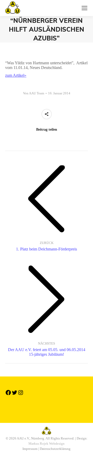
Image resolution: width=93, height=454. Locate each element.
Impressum (29, 449)
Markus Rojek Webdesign (46, 443)
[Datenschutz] (46, 410)
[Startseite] (46, 404)
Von (33, 93)
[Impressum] (46, 407)
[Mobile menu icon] (84, 8)
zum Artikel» (15, 75)
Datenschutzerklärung (55, 449)
